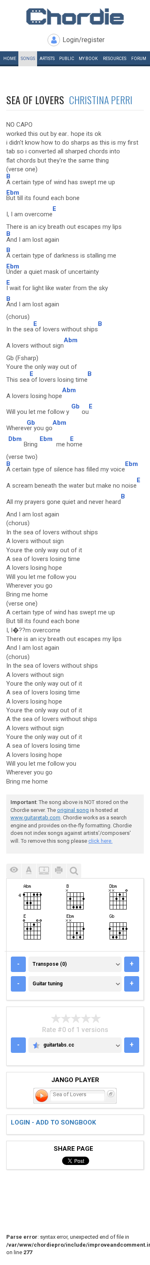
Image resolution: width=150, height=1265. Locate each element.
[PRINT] (58, 871)
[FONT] (28, 871)
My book (88, 58)
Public (66, 58)
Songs (28, 58)
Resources (114, 58)
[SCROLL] (43, 871)
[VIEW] (13, 871)
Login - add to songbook (53, 1122)
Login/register (83, 40)
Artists (47, 58)
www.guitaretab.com (35, 817)
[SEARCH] (73, 871)
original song (73, 810)
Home (9, 58)
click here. (100, 841)
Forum (138, 58)
